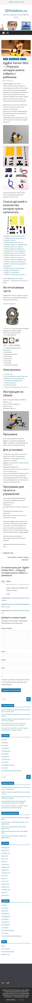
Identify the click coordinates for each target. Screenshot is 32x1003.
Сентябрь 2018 (5, 853)
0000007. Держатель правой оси (14, 249)
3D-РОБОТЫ (4, 762)
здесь (4, 546)
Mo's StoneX (4, 836)
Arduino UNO (9, 374)
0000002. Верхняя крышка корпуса (15, 238)
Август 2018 (4, 856)
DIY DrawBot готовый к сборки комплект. (18, 558)
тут (10, 402)
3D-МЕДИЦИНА (5, 751)
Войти (3, 946)
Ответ (8, 594)
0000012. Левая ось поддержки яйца (15, 259)
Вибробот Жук (8, 553)
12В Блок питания (10, 383)
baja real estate (5, 822)
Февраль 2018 (5, 867)
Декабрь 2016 (5, 887)
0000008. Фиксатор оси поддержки (15, 251)
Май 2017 (4, 878)
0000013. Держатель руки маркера (15, 261)
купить (10, 111)
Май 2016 (4, 892)
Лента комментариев (7, 951)
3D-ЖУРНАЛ (4, 745)
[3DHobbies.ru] (3, 33)
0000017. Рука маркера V (12, 272)
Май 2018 (4, 861)
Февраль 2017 (5, 884)
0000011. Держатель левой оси (14, 257)
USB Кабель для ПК (10, 385)
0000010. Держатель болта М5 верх (15, 255)
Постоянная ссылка (24, 584)
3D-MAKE (5, 59)
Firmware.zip (22, 454)
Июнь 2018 (4, 859)
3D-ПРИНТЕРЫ (5, 759)
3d (12, 80)
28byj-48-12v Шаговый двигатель (14, 378)
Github (23, 445)
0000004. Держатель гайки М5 (14, 242)
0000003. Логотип (10, 240)
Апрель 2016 (5, 895)
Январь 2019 (5, 850)
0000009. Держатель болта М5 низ (15, 253)
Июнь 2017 (4, 875)
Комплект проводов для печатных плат (16, 387)
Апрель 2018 (5, 864)
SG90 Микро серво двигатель (13, 380)
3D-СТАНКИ (23, 59)
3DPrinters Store (13, 197)
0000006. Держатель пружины (14, 247)
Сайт (3, 668)
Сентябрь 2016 (5, 889)
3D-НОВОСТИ (5, 756)
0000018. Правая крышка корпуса (15, 274)
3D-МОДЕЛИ (5, 754)
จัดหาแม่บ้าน (4, 827)
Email (3, 660)
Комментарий (6, 628)
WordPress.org (5, 954)
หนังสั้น (3, 831)
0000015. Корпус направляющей (14, 268)
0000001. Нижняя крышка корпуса (15, 236)
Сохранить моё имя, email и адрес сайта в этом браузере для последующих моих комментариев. (15, 682)
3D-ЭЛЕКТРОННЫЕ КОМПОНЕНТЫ (11, 771)
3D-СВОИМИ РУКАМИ (14, 59)
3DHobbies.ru (16, 10)
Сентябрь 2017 (5, 873)
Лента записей (5, 949)
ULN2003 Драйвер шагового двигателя (16, 376)
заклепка (8, 350)
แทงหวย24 (4, 817)
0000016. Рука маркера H (12, 270)
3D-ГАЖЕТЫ (4, 742)
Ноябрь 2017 (5, 870)
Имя (3, 652)
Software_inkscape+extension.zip (16, 515)
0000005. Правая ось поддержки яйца (16, 244)
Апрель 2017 (5, 881)
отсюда (9, 406)
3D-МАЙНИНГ (5, 748)
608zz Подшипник (10, 303)
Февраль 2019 (5, 847)
